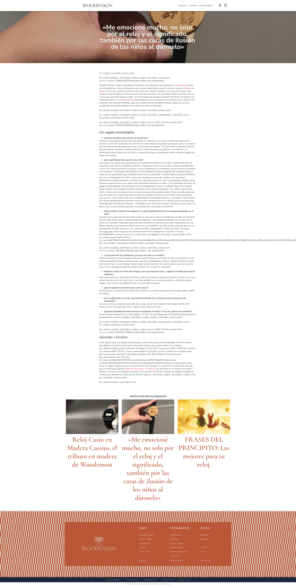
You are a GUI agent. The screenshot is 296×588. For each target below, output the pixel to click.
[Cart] (226, 5)
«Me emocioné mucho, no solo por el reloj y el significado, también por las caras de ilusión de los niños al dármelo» (148, 468)
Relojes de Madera (146, 535)
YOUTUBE (204, 547)
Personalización (176, 547)
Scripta (193, 5)
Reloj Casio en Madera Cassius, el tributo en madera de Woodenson (92, 452)
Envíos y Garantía (176, 543)
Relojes (182, 5)
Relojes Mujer (144, 543)
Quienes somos (205, 5)
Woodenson (181, 85)
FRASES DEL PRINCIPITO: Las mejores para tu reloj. (204, 452)
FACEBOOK (204, 539)
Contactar (174, 539)
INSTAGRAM (204, 535)
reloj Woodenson (126, 99)
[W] (220, 5)
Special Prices (144, 552)
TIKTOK (203, 552)
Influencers (174, 556)
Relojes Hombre (145, 539)
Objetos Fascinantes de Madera (140, 368)
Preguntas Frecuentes (178, 552)
